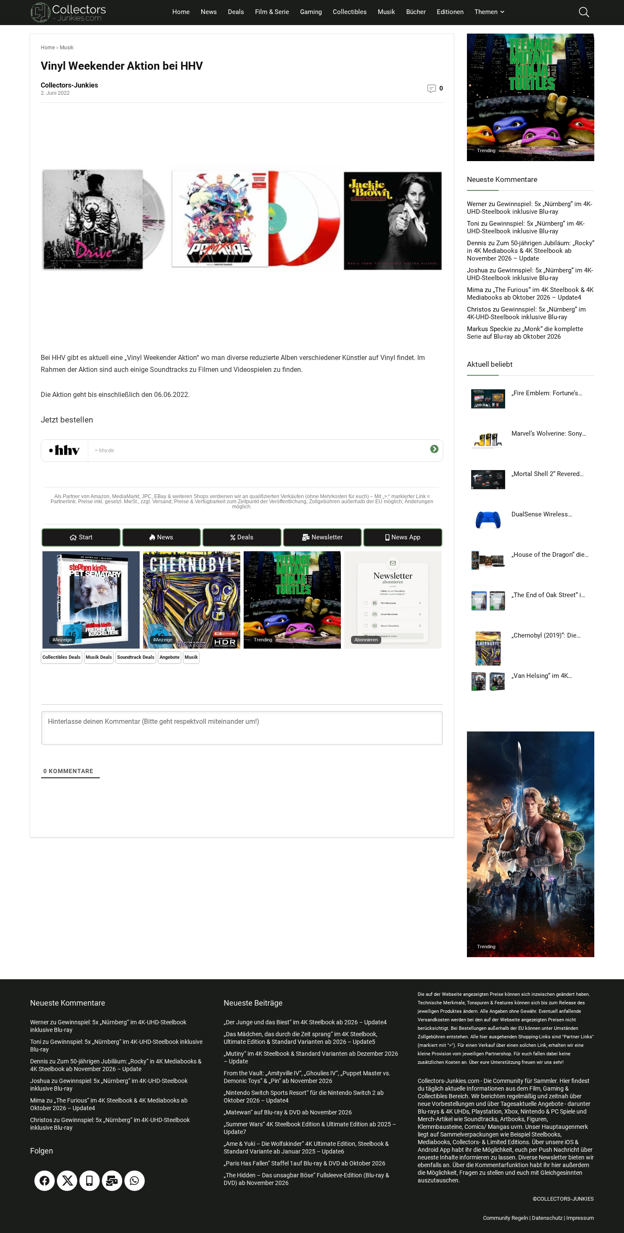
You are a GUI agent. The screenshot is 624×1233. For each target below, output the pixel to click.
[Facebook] (44, 1181)
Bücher (416, 12)
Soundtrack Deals (136, 657)
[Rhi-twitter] (67, 1181)
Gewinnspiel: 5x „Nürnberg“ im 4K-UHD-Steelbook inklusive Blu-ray (529, 207)
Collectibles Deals (61, 657)
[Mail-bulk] (112, 1181)
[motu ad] (530, 735)
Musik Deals (99, 657)
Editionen (450, 12)
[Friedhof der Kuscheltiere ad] (91, 555)
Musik (386, 12)
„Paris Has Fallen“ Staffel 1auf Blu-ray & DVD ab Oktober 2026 (304, 1163)
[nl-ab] (392, 555)
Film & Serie (272, 12)
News (209, 12)
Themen (486, 12)
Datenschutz (547, 1218)
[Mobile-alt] (89, 1181)
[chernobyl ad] (191, 555)
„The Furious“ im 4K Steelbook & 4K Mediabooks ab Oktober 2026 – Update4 (530, 293)
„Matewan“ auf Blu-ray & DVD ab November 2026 (288, 1112)
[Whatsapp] (134, 1181)
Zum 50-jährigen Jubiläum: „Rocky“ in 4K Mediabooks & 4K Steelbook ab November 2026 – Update (530, 250)
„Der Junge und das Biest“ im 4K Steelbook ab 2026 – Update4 (305, 1022)
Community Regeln (505, 1218)
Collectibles (350, 12)
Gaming (311, 12)
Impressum (580, 1218)
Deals (236, 12)
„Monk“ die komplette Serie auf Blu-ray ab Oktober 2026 (525, 332)
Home (181, 12)
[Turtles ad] (292, 555)
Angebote (170, 657)
